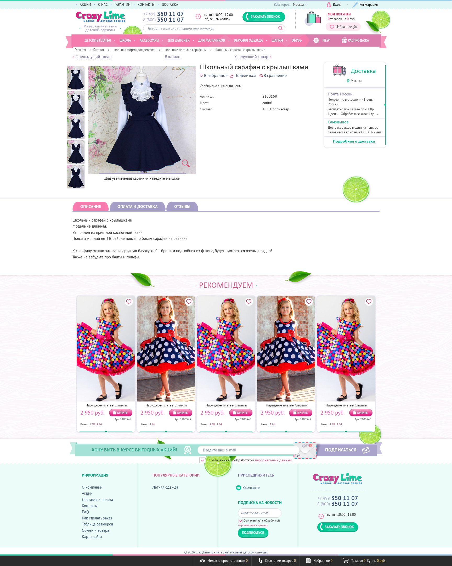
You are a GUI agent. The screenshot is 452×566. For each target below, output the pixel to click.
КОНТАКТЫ (146, 4)
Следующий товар (251, 56)
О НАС (103, 4)
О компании (92, 487)
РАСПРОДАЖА (358, 40)
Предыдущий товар (94, 56)
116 (152, 424)
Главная (80, 49)
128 (92, 424)
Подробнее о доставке (354, 141)
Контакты (90, 505)
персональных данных (273, 460)
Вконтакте (251, 487)
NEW (326, 40)
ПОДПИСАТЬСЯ (340, 449)
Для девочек (179, 40)
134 (99, 424)
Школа (125, 40)
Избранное (346, 26)
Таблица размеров (97, 524)
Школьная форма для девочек (133, 49)
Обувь (297, 40)
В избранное (216, 75)
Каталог (98, 49)
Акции (87, 493)
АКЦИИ (85, 4)
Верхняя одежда (248, 40)
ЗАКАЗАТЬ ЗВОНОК (265, 16)
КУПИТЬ (122, 413)
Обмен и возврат (96, 530)
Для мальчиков (211, 40)
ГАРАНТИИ (123, 4)
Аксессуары (149, 40)
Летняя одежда (165, 487)
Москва (356, 80)
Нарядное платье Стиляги (106, 405)
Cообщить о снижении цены (220, 86)
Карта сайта (92, 536)
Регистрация (368, 4)
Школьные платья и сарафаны (184, 49)
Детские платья (97, 40)
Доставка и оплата (97, 499)
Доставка (363, 71)
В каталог (173, 56)
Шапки (277, 40)
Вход (337, 4)
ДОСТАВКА (170, 4)
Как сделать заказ (97, 518)
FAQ (85, 511)
